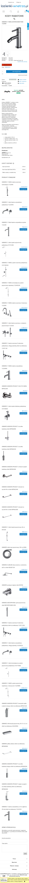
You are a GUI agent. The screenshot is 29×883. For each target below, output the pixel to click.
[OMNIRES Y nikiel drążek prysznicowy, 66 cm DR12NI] (8, 536)
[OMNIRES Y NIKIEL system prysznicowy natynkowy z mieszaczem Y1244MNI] (8, 692)
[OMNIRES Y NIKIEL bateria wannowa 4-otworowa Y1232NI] (8, 312)
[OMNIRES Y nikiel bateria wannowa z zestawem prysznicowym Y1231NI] (8, 332)
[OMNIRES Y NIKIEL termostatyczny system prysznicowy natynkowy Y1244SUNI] (8, 292)
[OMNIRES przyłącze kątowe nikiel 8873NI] (8, 591)
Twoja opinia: (5, 843)
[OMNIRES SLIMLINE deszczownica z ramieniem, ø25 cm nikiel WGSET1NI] (8, 574)
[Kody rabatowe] (14, 16)
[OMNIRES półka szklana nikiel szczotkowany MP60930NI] (8, 753)
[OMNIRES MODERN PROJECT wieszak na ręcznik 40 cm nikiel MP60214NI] (8, 496)
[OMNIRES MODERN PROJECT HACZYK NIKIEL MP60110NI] (8, 395)
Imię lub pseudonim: (6, 838)
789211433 (22, 875)
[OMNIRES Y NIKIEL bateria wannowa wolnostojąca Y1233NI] (8, 191)
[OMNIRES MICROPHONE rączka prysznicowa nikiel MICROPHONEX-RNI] (8, 612)
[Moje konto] (18, 11)
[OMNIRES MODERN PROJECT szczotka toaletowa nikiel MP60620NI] (8, 435)
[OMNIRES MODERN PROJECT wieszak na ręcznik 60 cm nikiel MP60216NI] (8, 516)
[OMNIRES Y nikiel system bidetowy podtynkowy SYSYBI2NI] (8, 415)
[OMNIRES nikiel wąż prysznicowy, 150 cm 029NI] (8, 554)
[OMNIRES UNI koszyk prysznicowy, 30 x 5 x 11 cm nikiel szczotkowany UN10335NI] (8, 732)
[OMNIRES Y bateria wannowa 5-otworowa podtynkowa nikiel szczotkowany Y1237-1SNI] (8, 632)
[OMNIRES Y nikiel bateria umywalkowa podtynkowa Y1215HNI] (8, 211)
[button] (3, 11)
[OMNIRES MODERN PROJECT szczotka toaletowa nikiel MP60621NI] (8, 455)
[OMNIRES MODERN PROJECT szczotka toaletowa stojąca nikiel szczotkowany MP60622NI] (8, 773)
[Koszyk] (25, 11)
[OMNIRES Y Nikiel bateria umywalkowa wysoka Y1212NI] (8, 231)
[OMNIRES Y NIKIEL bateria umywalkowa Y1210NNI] (8, 375)
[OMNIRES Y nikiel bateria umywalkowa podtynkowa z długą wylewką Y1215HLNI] (8, 652)
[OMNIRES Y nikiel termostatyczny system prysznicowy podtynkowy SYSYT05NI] (8, 672)
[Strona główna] (14, 6)
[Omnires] (6, 83)
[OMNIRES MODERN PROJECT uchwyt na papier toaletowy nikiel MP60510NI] (8, 476)
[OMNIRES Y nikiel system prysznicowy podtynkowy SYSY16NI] (8, 251)
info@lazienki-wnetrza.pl (14, 876)
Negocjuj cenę (7, 64)
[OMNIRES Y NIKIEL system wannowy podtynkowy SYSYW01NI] (8, 272)
